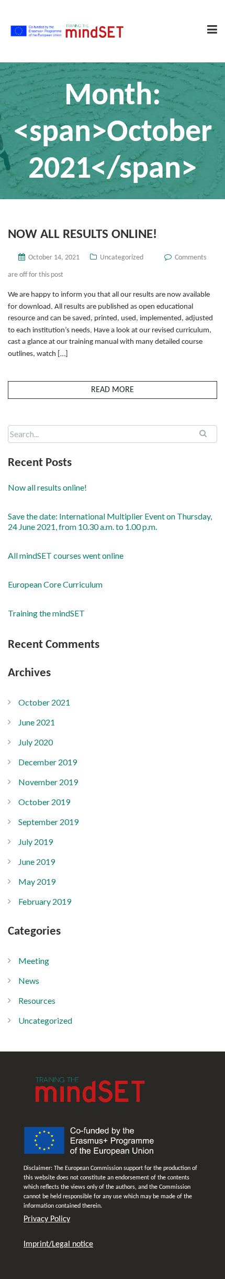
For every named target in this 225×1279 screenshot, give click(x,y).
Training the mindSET (46, 613)
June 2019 (36, 861)
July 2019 (35, 842)
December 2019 (47, 762)
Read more (112, 390)
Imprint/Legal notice (58, 1244)
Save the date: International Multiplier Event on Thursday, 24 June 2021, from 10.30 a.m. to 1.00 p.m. (110, 521)
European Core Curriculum (55, 584)
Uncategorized (121, 258)
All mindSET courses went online (65, 555)
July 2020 (35, 742)
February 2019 (44, 901)
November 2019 (48, 782)
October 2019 (44, 802)
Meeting (33, 961)
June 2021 (36, 722)
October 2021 (44, 702)
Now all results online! (82, 234)
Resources (36, 1000)
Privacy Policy (47, 1219)
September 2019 (48, 822)
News (28, 980)
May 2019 (36, 881)
